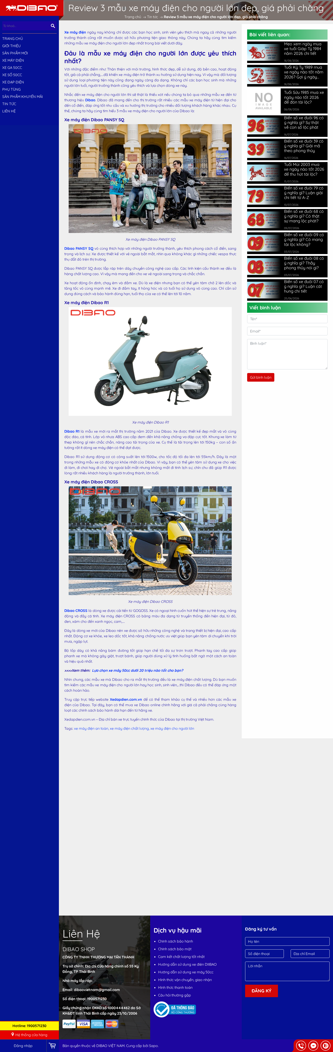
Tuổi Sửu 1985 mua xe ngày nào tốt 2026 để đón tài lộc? (304, 97)
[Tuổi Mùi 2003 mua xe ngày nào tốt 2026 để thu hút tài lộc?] (264, 173)
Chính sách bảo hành (175, 941)
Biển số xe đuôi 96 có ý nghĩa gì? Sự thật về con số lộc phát (304, 122)
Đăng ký (261, 991)
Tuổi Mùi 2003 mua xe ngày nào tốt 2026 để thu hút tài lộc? (304, 169)
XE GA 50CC (12, 67)
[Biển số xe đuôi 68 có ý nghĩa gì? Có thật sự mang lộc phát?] (264, 219)
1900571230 (97, 998)
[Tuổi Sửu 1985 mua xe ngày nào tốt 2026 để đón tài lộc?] (264, 100)
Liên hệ (9, 111)
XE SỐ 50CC (12, 75)
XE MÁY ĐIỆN (13, 60)
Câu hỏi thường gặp (174, 995)
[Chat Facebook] (313, 1046)
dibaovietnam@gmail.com (97, 989)
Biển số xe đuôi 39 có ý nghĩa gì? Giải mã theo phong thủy (303, 146)
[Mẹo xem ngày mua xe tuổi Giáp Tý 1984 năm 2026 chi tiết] (264, 52)
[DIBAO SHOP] (32, 7)
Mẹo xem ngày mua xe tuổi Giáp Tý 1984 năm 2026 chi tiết (302, 48)
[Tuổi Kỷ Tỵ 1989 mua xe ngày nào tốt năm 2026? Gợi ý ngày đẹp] (264, 75)
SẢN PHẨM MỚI (15, 53)
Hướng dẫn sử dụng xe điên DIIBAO (187, 964)
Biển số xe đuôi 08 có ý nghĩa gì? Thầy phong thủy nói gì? (304, 263)
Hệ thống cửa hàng (31, 1035)
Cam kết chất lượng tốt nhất (181, 956)
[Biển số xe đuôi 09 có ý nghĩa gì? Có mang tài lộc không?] (264, 243)
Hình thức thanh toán (175, 987)
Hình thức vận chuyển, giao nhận (185, 979)
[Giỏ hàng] (52, 1046)
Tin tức (9, 104)
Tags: (68, 728)
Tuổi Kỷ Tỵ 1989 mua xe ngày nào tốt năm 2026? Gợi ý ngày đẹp (303, 72)
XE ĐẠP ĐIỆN (13, 82)
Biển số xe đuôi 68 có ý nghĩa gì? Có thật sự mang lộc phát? (304, 216)
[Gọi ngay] (301, 1046)
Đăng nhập (23, 1045)
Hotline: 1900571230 (29, 1025)
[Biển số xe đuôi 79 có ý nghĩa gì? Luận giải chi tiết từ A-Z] (264, 196)
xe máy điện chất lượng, (130, 728)
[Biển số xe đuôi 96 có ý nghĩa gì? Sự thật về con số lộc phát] (264, 126)
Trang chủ (12, 38)
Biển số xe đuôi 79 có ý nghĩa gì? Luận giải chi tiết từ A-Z (303, 193)
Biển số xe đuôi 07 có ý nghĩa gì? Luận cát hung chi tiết (304, 286)
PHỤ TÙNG (11, 89)
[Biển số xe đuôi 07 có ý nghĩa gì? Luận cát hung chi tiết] (264, 290)
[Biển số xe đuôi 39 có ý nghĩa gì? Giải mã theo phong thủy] (264, 149)
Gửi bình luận (260, 377)
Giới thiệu (11, 46)
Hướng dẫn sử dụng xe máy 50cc (185, 972)
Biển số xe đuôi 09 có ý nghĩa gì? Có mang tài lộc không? (304, 239)
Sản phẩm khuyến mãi (22, 96)
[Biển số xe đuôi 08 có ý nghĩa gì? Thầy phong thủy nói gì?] (264, 266)
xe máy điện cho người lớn (172, 728)
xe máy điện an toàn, (92, 728)
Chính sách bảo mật (174, 949)
